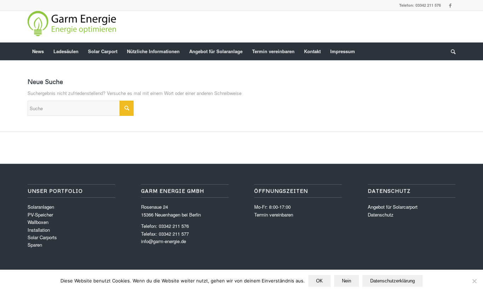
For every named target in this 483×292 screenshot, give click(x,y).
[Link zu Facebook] (450, 5)
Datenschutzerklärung (392, 280)
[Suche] (450, 51)
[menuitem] (38, 51)
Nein (346, 280)
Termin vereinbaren (273, 214)
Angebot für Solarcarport (393, 206)
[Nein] (474, 281)
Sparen (35, 244)
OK (319, 280)
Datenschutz (381, 214)
